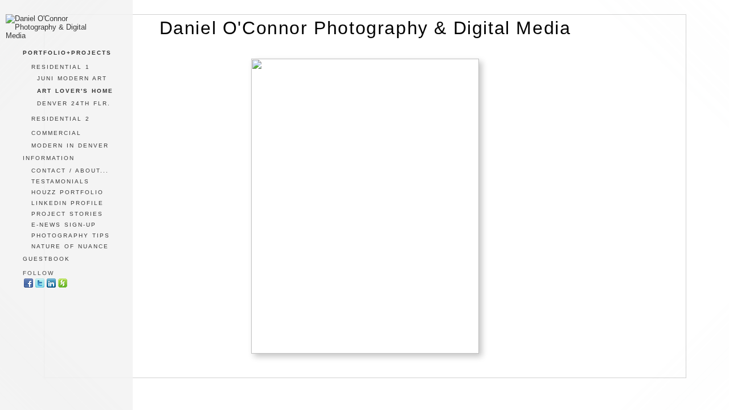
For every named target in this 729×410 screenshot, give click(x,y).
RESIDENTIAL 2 (60, 119)
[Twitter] (40, 286)
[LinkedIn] (51, 286)
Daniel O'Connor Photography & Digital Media (365, 28)
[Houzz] (62, 286)
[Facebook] (28, 286)
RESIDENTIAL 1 (60, 67)
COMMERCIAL (56, 133)
